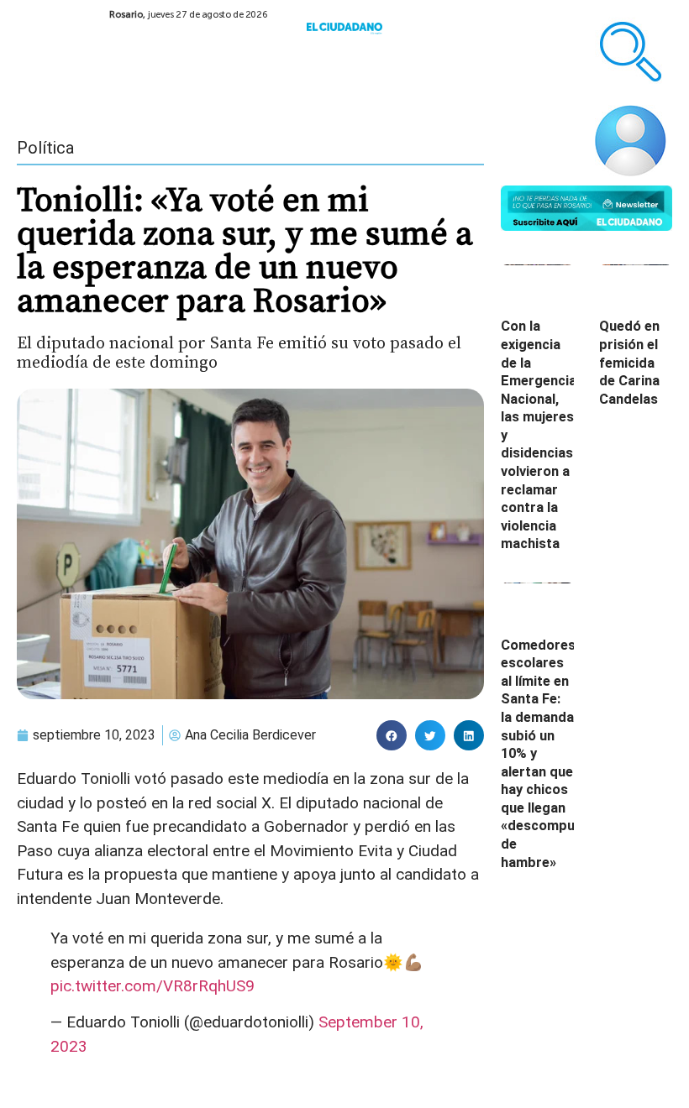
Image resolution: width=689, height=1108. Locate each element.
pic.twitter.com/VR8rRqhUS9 (152, 986)
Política (45, 148)
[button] (391, 735)
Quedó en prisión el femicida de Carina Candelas (629, 362)
